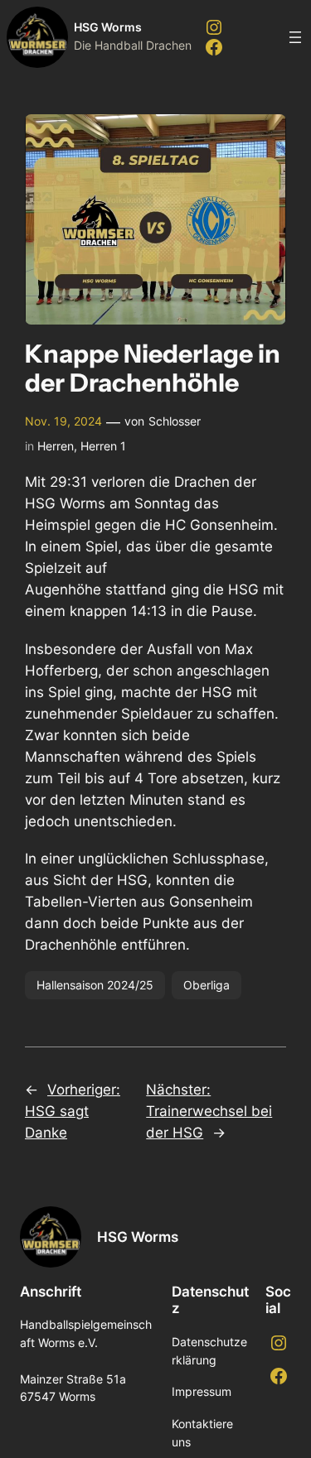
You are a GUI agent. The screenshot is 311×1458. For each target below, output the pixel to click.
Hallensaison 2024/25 (94, 985)
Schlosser (174, 421)
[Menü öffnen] (295, 37)
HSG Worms (108, 27)
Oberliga (206, 985)
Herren (55, 446)
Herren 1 (103, 446)
